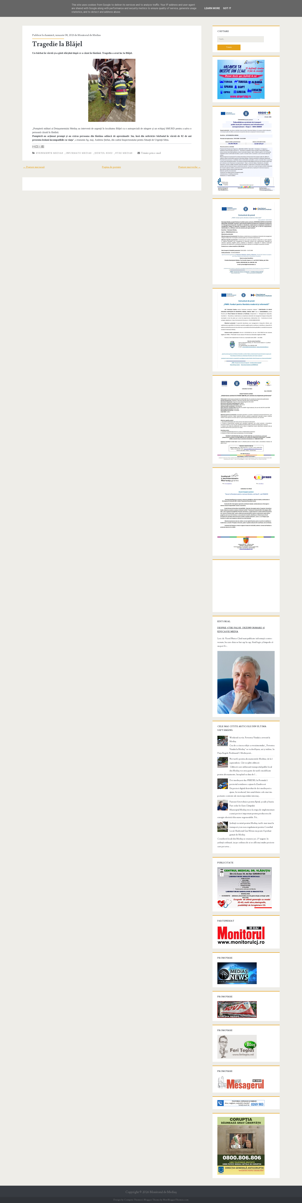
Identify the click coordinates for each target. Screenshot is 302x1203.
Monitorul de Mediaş (163, 1192)
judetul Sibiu (104, 153)
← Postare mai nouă (34, 167)
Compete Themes (133, 1200)
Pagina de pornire (111, 167)
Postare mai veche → (189, 167)
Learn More (212, 8)
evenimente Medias (49, 153)
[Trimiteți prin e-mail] (33, 146)
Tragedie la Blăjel (57, 44)
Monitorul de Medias (89, 35)
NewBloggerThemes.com (176, 1200)
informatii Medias (79, 153)
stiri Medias (124, 153)
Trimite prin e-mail (150, 153)
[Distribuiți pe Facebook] (42, 146)
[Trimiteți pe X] (39, 146)
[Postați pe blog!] (36, 146)
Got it (227, 8)
